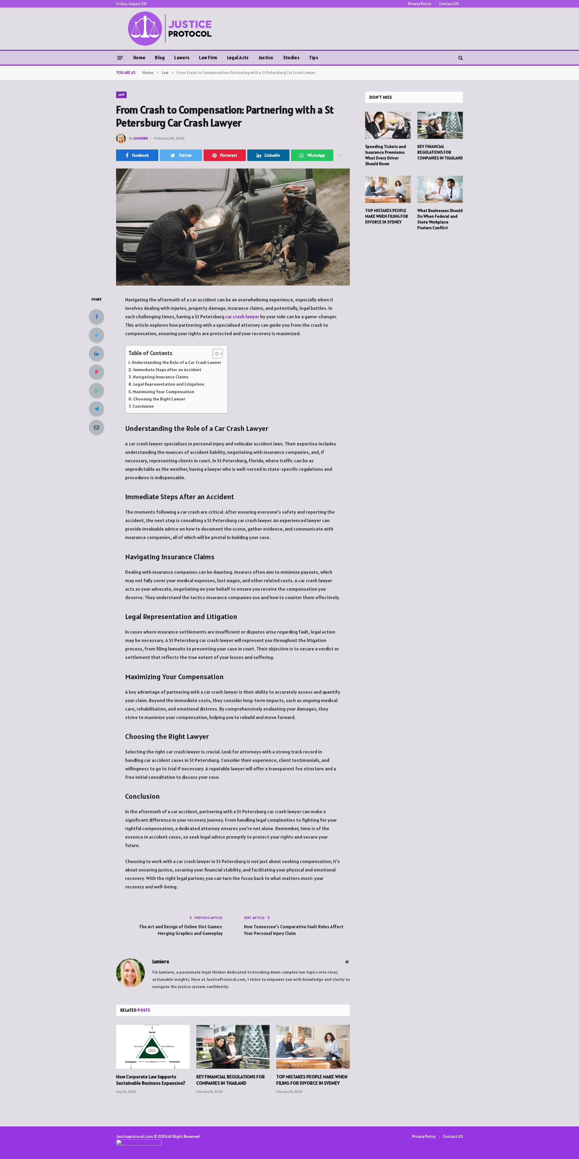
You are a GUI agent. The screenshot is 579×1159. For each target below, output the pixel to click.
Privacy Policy (419, 3)
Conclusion (143, 406)
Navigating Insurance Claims (160, 377)
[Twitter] (96, 335)
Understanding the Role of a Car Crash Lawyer (176, 362)
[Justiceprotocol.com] (171, 29)
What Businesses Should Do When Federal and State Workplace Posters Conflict (440, 219)
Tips (313, 57)
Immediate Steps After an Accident (167, 369)
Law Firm (208, 57)
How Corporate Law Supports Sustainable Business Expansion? (150, 1080)
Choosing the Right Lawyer (159, 399)
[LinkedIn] (96, 353)
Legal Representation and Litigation (168, 384)
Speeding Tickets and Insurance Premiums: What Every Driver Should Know (385, 155)
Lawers (181, 57)
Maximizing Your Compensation (163, 391)
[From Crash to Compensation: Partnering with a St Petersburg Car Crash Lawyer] (233, 227)
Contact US (449, 3)
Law (121, 95)
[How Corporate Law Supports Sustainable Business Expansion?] (153, 1047)
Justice (266, 57)
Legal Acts (238, 57)
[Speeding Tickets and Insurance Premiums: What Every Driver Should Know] (388, 125)
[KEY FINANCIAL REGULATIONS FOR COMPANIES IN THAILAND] (233, 1047)
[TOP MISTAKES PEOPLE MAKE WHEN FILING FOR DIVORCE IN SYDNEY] (313, 1047)
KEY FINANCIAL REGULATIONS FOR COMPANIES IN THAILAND (230, 1080)
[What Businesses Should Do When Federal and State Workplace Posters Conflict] (440, 189)
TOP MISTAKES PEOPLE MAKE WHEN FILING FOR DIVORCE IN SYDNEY (311, 1080)
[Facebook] (96, 316)
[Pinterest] (96, 372)
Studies (291, 57)
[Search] (460, 58)
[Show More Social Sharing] (341, 155)
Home (139, 57)
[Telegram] (96, 408)
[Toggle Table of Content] (214, 353)
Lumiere (141, 138)
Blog (160, 57)
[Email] (96, 427)
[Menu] (120, 57)
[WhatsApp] (96, 390)
